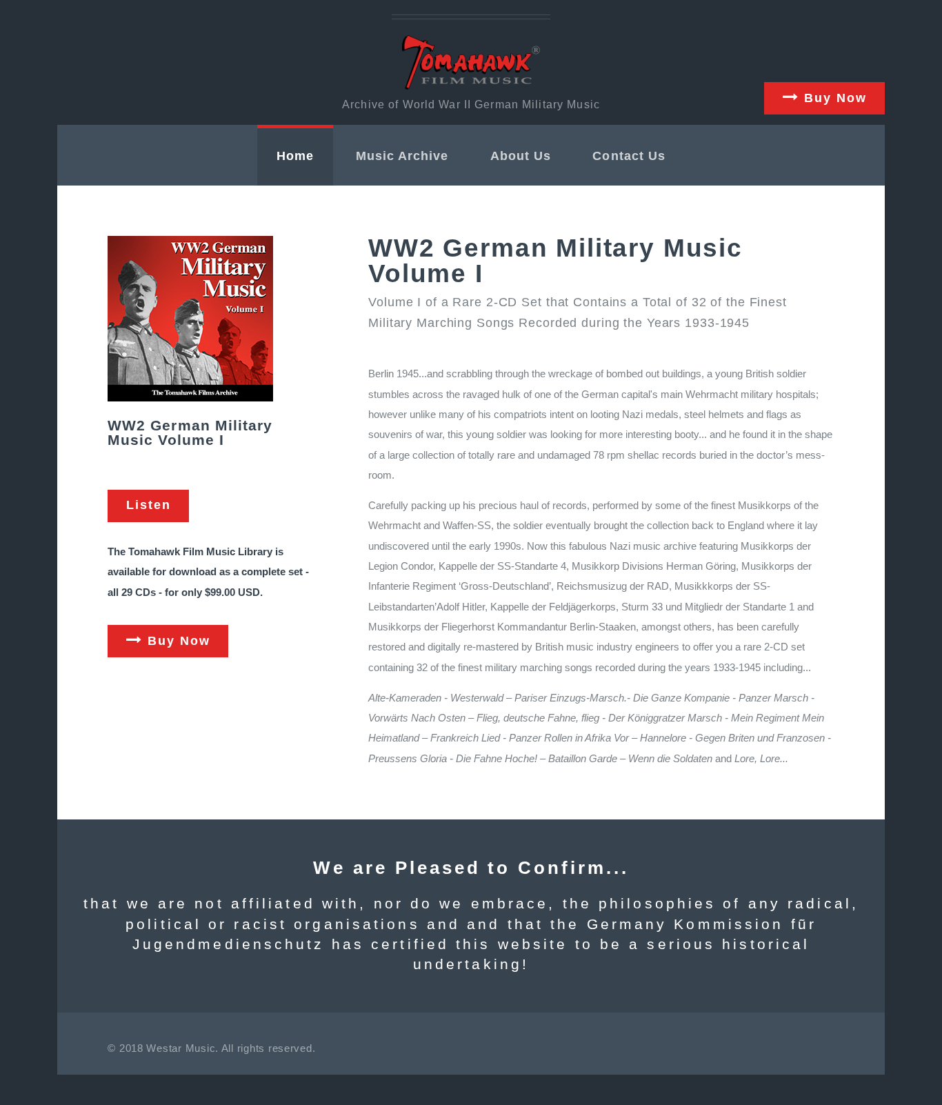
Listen (148, 505)
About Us (520, 156)
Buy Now (833, 98)
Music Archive (402, 156)
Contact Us (628, 156)
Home (295, 156)
